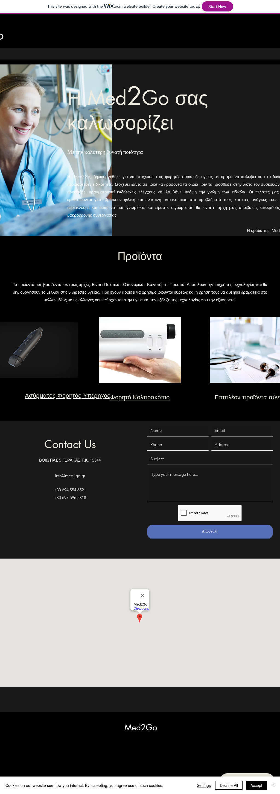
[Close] (273, 785)
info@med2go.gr (70, 475)
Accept (256, 785)
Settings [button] (204, 785)
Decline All (229, 785)
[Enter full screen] (70, 375)
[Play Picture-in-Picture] (61, 375)
